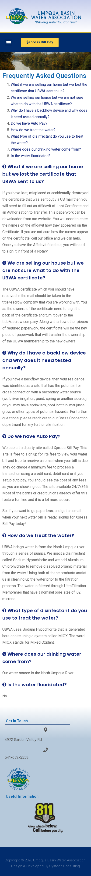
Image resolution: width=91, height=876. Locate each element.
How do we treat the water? (33, 130)
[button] (8, 42)
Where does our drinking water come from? (46, 149)
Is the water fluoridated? (30, 156)
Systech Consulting (64, 866)
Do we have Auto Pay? (29, 123)
